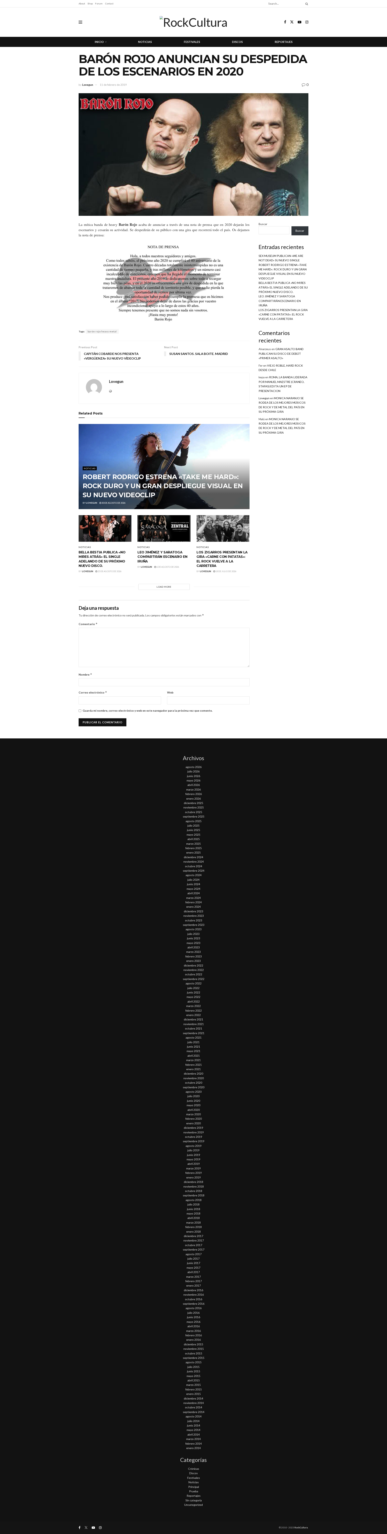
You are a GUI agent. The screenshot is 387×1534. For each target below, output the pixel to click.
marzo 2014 (193, 1439)
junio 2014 (193, 1425)
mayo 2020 (193, 1105)
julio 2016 (193, 1312)
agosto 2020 (194, 1091)
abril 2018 (193, 1218)
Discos (237, 41)
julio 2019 (193, 1150)
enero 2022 (193, 1015)
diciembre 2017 (193, 1236)
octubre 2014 (193, 1407)
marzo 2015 (193, 1384)
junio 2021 (193, 1046)
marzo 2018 (193, 1222)
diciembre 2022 (193, 965)
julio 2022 (193, 988)
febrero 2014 (193, 1443)
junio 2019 (193, 1155)
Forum (99, 3)
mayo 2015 (193, 1376)
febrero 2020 (193, 1118)
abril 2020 (193, 1109)
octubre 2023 (193, 920)
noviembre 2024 (193, 861)
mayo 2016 (193, 1321)
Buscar (263, 224)
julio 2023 (193, 933)
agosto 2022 (194, 983)
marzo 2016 (193, 1330)
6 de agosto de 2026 (167, 566)
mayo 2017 (193, 1267)
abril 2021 (193, 1055)
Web (170, 692)
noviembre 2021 (193, 1024)
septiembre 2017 (193, 1249)
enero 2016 (193, 1339)
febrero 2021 (193, 1064)
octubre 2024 (193, 866)
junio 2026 (193, 776)
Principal (193, 1487)
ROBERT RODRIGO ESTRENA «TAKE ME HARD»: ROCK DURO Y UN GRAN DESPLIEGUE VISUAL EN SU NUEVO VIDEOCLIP (163, 486)
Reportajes (283, 41)
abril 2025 (193, 839)
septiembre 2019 (193, 1141)
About (82, 3)
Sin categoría (193, 1500)
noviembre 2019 (193, 1132)
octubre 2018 (193, 1191)
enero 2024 (193, 906)
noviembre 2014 (193, 1403)
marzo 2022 (193, 1006)
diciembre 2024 (193, 857)
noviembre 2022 (193, 970)
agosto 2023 (194, 929)
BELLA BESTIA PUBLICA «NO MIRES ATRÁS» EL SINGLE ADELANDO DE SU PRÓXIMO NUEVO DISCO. (283, 287)
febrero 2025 (193, 848)
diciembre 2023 (193, 911)
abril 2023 (193, 947)
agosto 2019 (194, 1145)
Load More (164, 586)
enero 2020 (193, 1123)
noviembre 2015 (193, 1348)
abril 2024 (193, 893)
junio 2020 (193, 1100)
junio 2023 (193, 938)
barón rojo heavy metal (102, 331)
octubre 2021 (193, 1028)
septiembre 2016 (193, 1303)
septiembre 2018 (193, 1195)
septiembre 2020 (193, 1087)
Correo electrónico (93, 692)
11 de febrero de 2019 (113, 84)
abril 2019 (193, 1163)
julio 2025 (193, 825)
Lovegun (87, 84)
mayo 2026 (193, 780)
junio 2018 (193, 1209)
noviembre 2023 (193, 915)
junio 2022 (193, 992)
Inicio (99, 41)
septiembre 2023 (193, 924)
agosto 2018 (194, 1200)
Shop (90, 3)
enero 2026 (193, 798)
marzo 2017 (193, 1276)
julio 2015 (193, 1367)
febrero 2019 (193, 1172)
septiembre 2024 (193, 870)
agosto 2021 (194, 1037)
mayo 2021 (193, 1051)
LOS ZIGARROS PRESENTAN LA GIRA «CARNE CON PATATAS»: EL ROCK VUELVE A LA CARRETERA (283, 314)
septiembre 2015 (193, 1357)
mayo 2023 (193, 943)
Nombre (85, 674)
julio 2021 (193, 1042)
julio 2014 (193, 1421)
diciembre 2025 (193, 803)
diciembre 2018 (193, 1182)
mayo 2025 (193, 834)
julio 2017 (193, 1258)
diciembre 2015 (193, 1344)
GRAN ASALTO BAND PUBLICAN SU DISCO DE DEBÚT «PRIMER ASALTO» (281, 353)
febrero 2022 (193, 1010)
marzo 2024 (193, 897)
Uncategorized (193, 1504)
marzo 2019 (193, 1168)
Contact (109, 3)
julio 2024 (193, 879)
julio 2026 (193, 771)
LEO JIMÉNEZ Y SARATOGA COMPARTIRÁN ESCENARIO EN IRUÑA (162, 556)
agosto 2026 (194, 767)
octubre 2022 (193, 974)
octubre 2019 (193, 1136)
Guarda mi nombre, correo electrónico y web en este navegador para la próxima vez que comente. (147, 710)
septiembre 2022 (193, 979)
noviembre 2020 (193, 1078)
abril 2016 (193, 1326)
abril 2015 (193, 1380)
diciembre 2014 (193, 1398)
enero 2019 (193, 1177)
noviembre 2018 (193, 1186)
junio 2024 (193, 884)
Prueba (193, 1491)
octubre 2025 (193, 812)
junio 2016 (193, 1317)
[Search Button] (306, 3)
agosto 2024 (194, 875)
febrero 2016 (193, 1335)
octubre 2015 (193, 1353)
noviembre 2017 (193, 1240)
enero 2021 (193, 1069)
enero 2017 (193, 1285)
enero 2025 (193, 852)
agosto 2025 (194, 821)
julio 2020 (193, 1096)
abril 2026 (193, 785)
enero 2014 (193, 1448)
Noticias (145, 41)
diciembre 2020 (193, 1073)
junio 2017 (193, 1263)
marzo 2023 (193, 951)
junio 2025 (193, 830)
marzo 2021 (193, 1060)
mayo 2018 (193, 1213)
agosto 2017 (194, 1254)
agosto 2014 (194, 1416)
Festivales (192, 41)
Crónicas (193, 1468)
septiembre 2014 (193, 1412)
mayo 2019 (193, 1159)
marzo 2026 (193, 789)
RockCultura (301, 1527)
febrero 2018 (193, 1227)
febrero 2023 (193, 956)
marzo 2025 (193, 843)
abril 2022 (193, 1001)
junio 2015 (193, 1371)
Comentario (88, 624)
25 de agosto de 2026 (109, 571)
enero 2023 (193, 960)
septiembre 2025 (193, 816)
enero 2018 (193, 1231)
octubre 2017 (193, 1245)
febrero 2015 (193, 1389)
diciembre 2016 (193, 1290)
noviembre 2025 (193, 807)
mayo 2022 (193, 997)
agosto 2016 (194, 1308)
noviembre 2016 (193, 1294)
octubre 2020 (193, 1082)
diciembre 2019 (193, 1127)
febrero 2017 (193, 1281)
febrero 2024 (193, 902)
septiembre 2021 (193, 1033)
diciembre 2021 (193, 1019)
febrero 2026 (193, 794)
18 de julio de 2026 (225, 571)
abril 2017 (193, 1272)
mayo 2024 (193, 888)
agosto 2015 (194, 1362)
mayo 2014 (193, 1430)
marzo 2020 (193, 1114)
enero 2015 (193, 1393)
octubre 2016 (193, 1299)
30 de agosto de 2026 (113, 502)
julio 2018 (193, 1204)
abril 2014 (193, 1434)
